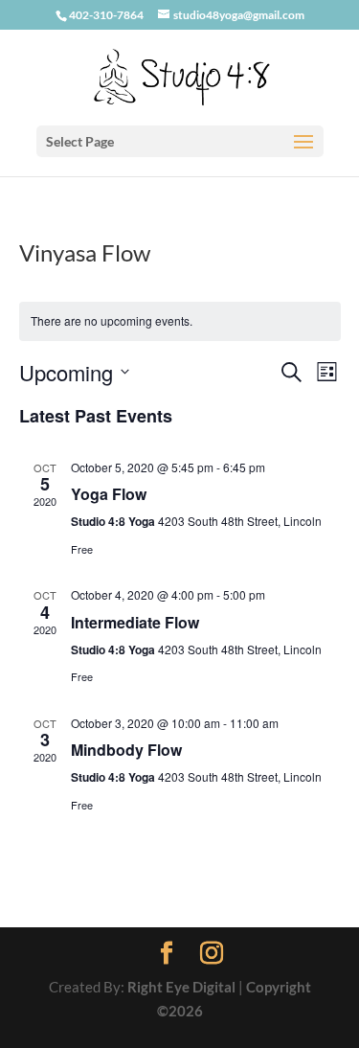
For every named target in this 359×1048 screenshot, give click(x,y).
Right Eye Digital (181, 986)
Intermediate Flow (135, 622)
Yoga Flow (108, 494)
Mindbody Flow (126, 750)
